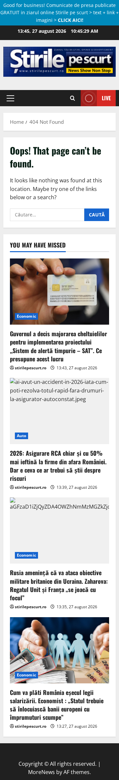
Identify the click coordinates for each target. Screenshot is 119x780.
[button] (10, 98)
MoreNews (41, 772)
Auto (21, 435)
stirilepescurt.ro (30, 368)
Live (106, 98)
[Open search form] (72, 98)
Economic (26, 316)
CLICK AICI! (70, 20)
